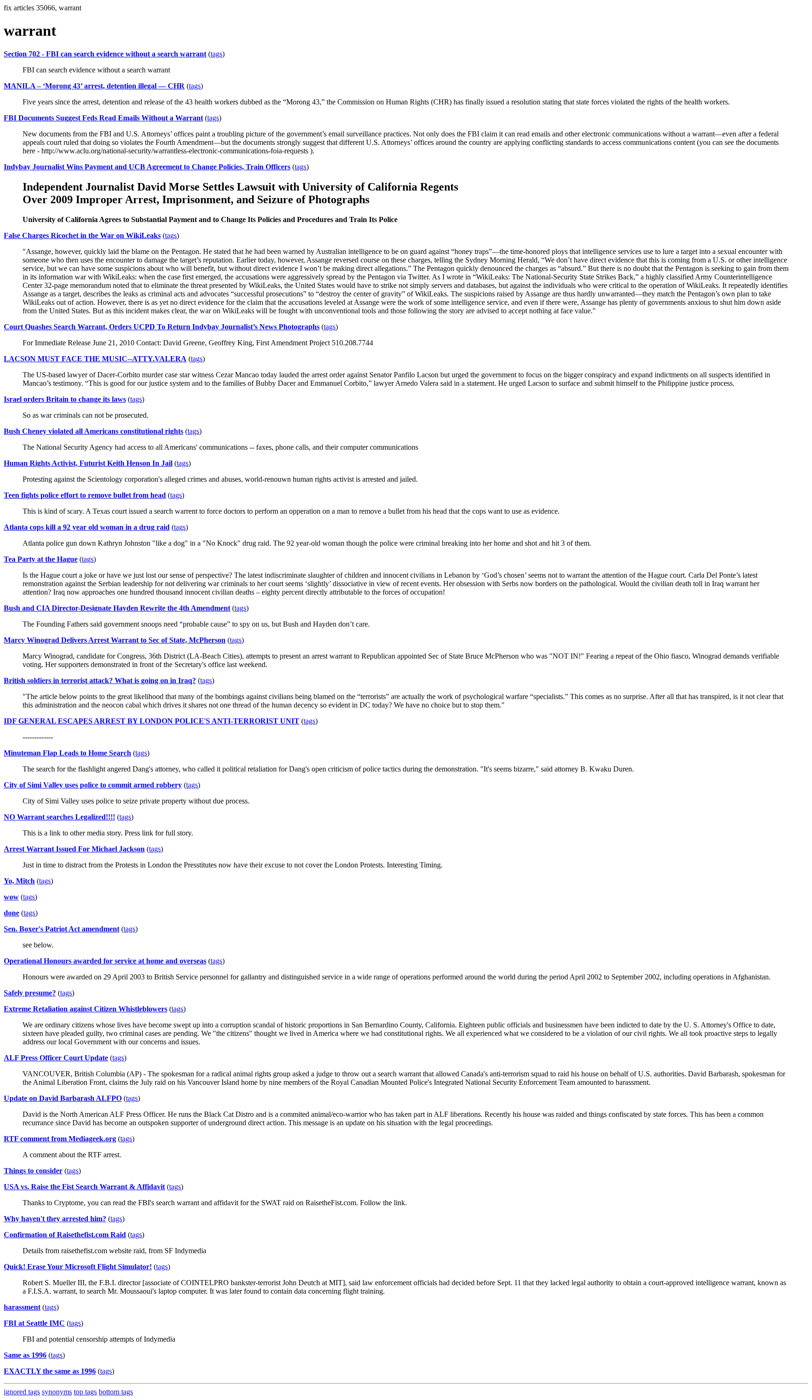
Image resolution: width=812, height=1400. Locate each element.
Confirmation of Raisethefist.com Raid (65, 1235)
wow (11, 897)
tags (216, 54)
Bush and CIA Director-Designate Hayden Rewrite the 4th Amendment (117, 608)
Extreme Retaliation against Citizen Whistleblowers (85, 1009)
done (11, 913)
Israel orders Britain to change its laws (65, 399)
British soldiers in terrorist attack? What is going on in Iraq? (100, 680)
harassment (22, 1307)
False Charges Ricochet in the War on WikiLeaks (82, 235)
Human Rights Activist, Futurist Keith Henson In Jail (88, 463)
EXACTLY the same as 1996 (50, 1371)
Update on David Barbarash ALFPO (63, 1098)
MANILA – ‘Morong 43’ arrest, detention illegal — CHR (94, 86)
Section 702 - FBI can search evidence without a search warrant (105, 54)
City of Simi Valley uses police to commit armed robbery (93, 785)
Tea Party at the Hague (41, 559)
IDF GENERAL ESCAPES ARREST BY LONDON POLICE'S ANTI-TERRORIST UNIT (151, 721)
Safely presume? (30, 993)
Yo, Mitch (19, 881)
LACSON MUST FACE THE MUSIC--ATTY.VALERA (95, 359)
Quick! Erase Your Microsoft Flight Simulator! (78, 1267)
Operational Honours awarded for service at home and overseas (105, 961)
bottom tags (116, 1392)
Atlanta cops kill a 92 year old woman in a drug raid (87, 527)
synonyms (57, 1392)
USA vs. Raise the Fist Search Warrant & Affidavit (84, 1187)
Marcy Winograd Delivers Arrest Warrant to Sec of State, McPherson (115, 640)
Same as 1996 (25, 1355)
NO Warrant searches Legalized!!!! (59, 817)
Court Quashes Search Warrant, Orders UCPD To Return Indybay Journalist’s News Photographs (162, 327)
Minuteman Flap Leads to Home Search (67, 753)
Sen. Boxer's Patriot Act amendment (61, 929)
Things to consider (33, 1171)
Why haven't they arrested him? (55, 1219)
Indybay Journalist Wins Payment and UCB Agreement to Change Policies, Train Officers (147, 167)
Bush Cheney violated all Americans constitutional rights (93, 431)
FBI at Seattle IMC (34, 1323)
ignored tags (22, 1392)
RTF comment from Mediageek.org (60, 1139)
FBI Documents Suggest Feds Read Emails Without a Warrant (103, 118)
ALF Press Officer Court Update (56, 1058)
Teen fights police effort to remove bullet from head (85, 495)
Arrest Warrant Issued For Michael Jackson (74, 849)
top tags (85, 1392)
